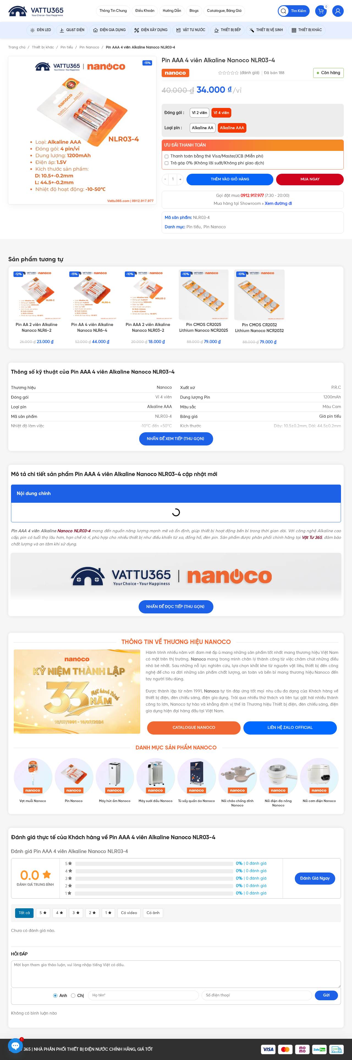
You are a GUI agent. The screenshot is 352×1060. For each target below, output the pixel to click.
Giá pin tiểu (330, 416)
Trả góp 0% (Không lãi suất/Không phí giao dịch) (217, 163)
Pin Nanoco (89, 47)
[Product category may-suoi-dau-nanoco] (155, 781)
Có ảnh (153, 913)
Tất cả (24, 913)
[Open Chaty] (15, 1045)
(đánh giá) (250, 73)
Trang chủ (17, 47)
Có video (129, 913)
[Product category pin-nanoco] (74, 781)
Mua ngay (310, 179)
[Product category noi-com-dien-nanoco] (319, 781)
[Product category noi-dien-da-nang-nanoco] (278, 783)
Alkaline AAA (159, 407)
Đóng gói (173, 113)
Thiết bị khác (43, 47)
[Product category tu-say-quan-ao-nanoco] (196, 781)
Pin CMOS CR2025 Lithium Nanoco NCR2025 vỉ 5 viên (203, 331)
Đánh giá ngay (315, 878)
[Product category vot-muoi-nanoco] (33, 781)
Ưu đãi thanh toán (185, 145)
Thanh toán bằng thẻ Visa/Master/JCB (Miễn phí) (216, 156)
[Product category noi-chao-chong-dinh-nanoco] (237, 783)
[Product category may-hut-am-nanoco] (115, 781)
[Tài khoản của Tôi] (337, 11)
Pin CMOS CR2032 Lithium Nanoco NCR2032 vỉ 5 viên (259, 331)
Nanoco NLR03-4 (73, 531)
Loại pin (172, 128)
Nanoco (164, 387)
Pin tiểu (67, 47)
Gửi (326, 995)
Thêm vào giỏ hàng (230, 179)
